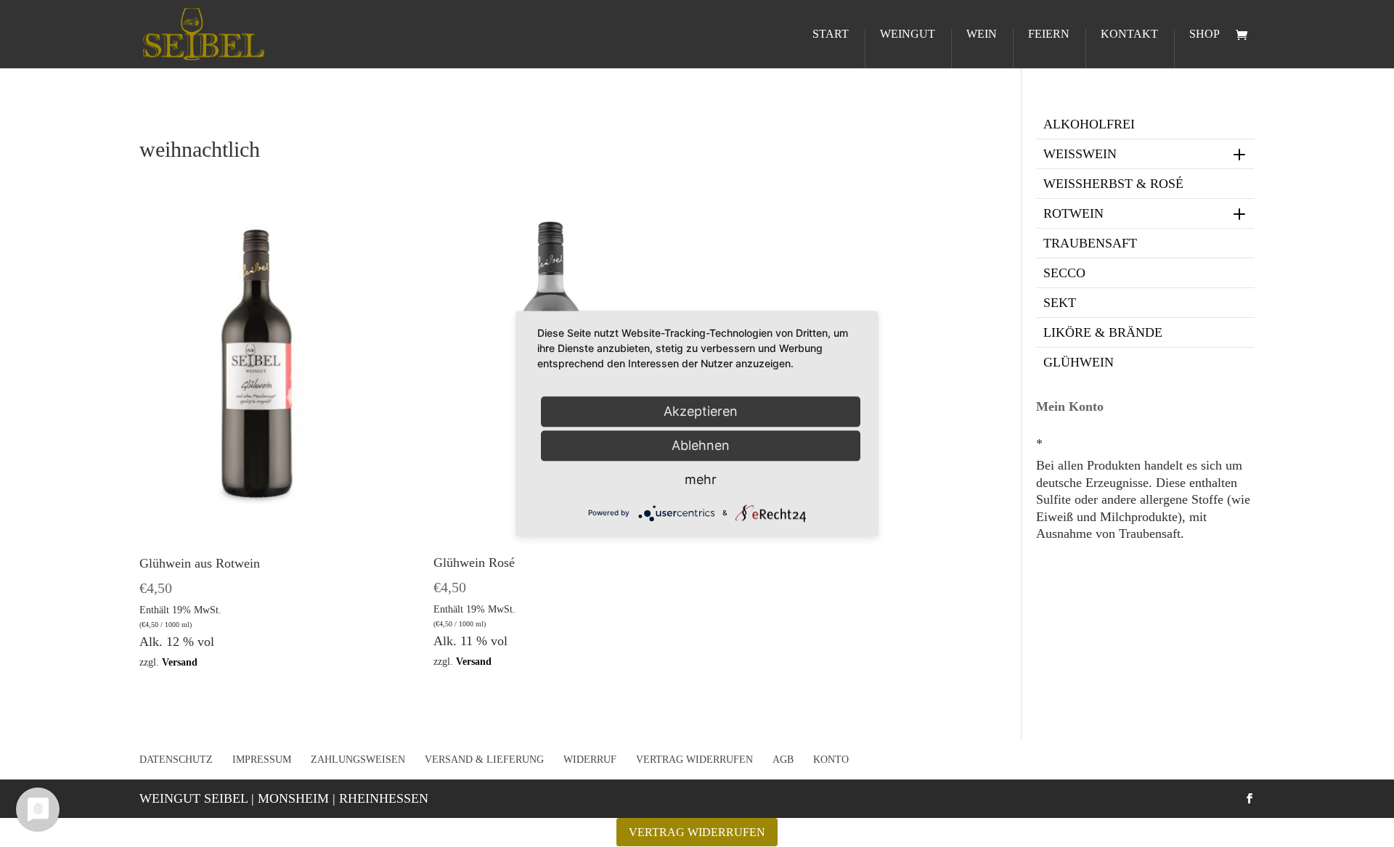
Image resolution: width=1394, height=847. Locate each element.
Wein (981, 34)
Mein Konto (1070, 406)
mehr (701, 479)
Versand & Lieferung (484, 759)
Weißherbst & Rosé (1113, 183)
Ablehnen (701, 445)
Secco (1064, 273)
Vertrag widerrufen (694, 759)
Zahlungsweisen (358, 759)
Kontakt (1129, 34)
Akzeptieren (701, 411)
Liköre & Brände (1102, 332)
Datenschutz (176, 759)
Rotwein (1073, 213)
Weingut (907, 34)
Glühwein (1078, 362)
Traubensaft (1090, 243)
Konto (831, 759)
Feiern (1048, 34)
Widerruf (589, 759)
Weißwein (1080, 154)
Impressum (261, 759)
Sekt (1059, 302)
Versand (179, 662)
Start (830, 34)
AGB (783, 759)
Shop (1204, 34)
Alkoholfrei (1089, 124)
